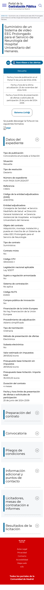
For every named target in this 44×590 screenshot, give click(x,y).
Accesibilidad (22, 560)
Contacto (22, 556)
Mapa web (22, 563)
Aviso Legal (22, 549)
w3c (22, 567)
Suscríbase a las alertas (28, 62)
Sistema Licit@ (22, 112)
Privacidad (22, 553)
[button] (4, 5)
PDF (8, 128)
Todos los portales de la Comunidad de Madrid (22, 577)
